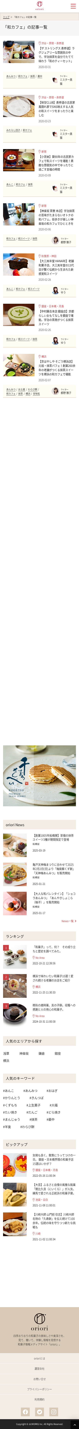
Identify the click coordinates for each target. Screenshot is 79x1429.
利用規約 (39, 1399)
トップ (6, 17)
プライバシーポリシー (39, 1389)
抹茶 (32, 76)
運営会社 (39, 1368)
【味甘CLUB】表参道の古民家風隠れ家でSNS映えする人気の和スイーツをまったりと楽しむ (57, 108)
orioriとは (39, 1358)
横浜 (43, 356)
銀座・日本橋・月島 (52, 306)
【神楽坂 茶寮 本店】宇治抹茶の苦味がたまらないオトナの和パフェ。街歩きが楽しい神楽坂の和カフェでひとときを (57, 217)
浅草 (6, 1053)
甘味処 (36, 393)
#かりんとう (11, 1097)
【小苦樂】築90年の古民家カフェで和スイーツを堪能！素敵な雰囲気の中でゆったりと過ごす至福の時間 (56, 162)
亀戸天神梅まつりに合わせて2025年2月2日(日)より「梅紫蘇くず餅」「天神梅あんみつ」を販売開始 (54, 868)
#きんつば (37, 1097)
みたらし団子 (13, 130)
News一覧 (68, 920)
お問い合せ (39, 1379)
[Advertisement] (39, 571)
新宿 (43, 151)
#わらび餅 (27, 1126)
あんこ (9, 184)
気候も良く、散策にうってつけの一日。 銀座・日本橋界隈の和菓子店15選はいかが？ (54, 1159)
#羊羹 (7, 1126)
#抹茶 (33, 1119)
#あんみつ (30, 1090)
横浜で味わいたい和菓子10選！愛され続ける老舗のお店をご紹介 (53, 978)
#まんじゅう (11, 1119)
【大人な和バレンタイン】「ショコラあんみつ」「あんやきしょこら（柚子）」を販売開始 (54, 898)
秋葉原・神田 (48, 256)
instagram (53, 1412)
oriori (39, 5)
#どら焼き (54, 1112)
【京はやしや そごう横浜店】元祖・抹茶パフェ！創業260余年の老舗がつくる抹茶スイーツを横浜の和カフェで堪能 (57, 367)
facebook (25, 1412)
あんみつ (11, 76)
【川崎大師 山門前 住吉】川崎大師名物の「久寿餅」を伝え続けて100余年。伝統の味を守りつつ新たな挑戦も (54, 1220)
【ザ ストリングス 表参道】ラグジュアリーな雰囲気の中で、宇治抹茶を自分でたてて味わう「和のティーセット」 (57, 54)
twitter (39, 1412)
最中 (40, 76)
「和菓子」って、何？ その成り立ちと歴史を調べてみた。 (54, 949)
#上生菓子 (33, 1105)
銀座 (58, 1053)
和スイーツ (24, 238)
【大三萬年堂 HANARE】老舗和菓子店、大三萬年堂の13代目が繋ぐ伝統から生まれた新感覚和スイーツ (56, 267)
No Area (39, 957)
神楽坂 (24, 1053)
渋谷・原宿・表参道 (52, 43)
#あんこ (8, 1090)
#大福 (54, 1105)
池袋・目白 (41, 1199)
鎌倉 (42, 1053)
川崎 (37, 1233)
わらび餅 (32, 389)
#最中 (50, 1119)
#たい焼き (10, 1112)
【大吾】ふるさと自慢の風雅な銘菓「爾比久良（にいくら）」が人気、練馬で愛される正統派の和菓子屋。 (54, 1189)
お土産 (21, 389)
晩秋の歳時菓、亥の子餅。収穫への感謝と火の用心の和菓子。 (54, 1007)
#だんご (31, 1112)
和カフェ (22, 76)
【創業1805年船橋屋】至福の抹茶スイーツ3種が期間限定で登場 (53, 837)
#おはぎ (52, 1090)
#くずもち (10, 1105)
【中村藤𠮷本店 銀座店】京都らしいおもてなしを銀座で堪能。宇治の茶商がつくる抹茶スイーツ (56, 317)
